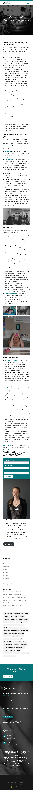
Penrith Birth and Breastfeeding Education (15, 597)
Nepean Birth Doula (13, 633)
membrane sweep (24, 630)
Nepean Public (19, 641)
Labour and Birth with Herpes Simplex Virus (15, 605)
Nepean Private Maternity (9, 641)
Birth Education (17, 613)
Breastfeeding (7, 564)
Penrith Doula (16, 644)
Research (6, 581)
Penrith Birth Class (8, 644)
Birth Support (6, 619)
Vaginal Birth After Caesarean (10, 655)
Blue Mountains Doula (23, 619)
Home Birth (21, 624)
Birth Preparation (14, 616)
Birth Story (22, 616)
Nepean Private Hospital (18, 638)
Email (8, 742)
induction (18, 627)
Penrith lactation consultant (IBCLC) (13, 594)
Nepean (5, 633)
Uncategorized (7, 584)
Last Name (8, 471)
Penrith (24, 641)
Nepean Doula (21, 633)
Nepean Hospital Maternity (17, 636)
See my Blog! (8, 716)
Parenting (6, 572)
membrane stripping (15, 630)
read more (6, 695)
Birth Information (24, 613)
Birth (4, 561)
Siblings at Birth (16, 653)
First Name (8, 465)
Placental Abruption (20, 647)
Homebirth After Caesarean (9, 627)
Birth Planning (7, 616)
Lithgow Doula (7, 630)
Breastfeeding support (11, 293)
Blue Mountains (14, 619)
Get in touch (7, 445)
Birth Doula (9, 613)
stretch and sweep (25, 653)
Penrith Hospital (23, 644)
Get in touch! (9, 544)
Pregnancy (6, 578)
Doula (5, 569)
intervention (24, 627)
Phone (9, 736)
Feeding (9, 624)
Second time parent (8, 653)
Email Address (9, 460)
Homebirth (15, 624)
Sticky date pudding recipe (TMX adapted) (15, 592)
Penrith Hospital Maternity (9, 647)
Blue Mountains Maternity (9, 622)
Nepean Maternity (7, 638)
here (6, 541)
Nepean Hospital (7, 636)
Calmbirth (6, 566)
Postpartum (6, 575)
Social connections (10, 412)
